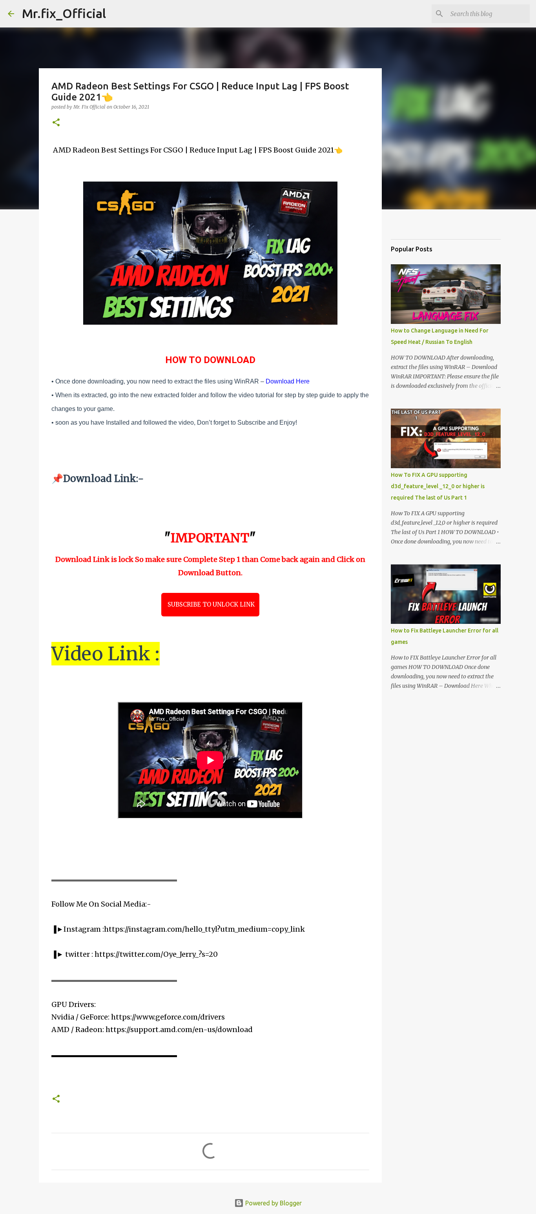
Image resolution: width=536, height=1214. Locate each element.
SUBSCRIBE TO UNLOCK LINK (210, 604)
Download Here (288, 381)
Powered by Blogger (273, 1203)
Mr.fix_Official (64, 13)
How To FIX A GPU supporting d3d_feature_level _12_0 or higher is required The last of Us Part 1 (438, 486)
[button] (56, 123)
